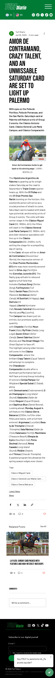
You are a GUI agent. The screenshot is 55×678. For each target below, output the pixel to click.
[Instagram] (33, 15)
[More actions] (44, 33)
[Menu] (48, 6)
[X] (42, 15)
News (11, 495)
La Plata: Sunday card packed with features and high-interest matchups (26, 562)
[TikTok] (46, 15)
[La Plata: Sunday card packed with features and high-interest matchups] (27, 544)
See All (43, 526)
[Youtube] (51, 15)
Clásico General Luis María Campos (28, 478)
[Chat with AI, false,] (49, 672)
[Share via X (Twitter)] (17, 504)
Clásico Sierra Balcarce (22, 484)
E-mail (12, 644)
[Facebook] (37, 15)
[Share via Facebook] (10, 504)
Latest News (14, 491)
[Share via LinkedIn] (24, 504)
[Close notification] (51, 657)
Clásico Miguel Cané (20, 473)
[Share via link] (32, 504)
